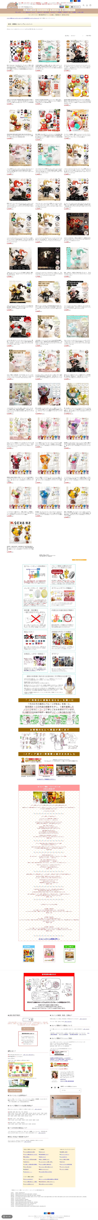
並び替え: (67, 35)
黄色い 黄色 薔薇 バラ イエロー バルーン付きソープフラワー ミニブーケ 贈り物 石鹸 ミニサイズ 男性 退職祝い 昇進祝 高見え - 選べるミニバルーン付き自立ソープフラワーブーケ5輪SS (77, 513)
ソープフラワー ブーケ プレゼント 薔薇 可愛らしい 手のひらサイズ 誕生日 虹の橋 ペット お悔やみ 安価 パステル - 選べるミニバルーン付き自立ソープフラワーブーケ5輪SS (77, 479)
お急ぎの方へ (26, 1161)
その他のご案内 (80, 12)
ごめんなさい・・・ (28, 1171)
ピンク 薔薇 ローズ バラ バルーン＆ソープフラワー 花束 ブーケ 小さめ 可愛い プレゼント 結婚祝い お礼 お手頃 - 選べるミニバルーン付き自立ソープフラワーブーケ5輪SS (48, 444)
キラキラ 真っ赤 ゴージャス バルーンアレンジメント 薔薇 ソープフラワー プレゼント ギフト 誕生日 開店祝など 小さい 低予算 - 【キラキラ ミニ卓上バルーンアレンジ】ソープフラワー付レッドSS (20, 342)
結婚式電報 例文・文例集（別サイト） (47, 1181)
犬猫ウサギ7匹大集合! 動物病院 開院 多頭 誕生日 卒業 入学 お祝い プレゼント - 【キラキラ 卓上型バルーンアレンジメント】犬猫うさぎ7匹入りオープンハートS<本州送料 (20, 101)
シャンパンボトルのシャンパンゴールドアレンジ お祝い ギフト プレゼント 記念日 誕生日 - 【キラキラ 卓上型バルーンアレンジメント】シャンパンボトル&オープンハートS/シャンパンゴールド (20, 240)
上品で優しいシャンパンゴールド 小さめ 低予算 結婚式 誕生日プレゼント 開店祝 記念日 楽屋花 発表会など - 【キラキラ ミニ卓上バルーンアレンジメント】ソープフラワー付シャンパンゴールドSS (48, 342)
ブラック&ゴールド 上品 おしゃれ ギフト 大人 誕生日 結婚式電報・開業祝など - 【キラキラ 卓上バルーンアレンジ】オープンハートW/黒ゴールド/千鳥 (20, 307)
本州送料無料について (44, 1154)
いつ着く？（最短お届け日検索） (30, 1164)
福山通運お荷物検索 (74, 1034)
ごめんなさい (53, 12)
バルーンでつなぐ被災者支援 (66, 1164)
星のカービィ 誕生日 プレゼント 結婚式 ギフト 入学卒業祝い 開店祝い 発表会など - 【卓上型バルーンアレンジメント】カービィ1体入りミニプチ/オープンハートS (77, 376)
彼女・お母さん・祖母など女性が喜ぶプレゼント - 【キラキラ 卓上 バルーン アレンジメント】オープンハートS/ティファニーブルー (77, 274)
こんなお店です (67, 1057)
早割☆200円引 (18, 12)
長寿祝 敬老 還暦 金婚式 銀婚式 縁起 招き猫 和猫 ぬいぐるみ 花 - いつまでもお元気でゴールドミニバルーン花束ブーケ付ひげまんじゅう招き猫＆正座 (20, 136)
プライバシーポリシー (64, 1154)
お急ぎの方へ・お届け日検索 (43, 12)
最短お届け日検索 (15, 1090)
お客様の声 (65, 12)
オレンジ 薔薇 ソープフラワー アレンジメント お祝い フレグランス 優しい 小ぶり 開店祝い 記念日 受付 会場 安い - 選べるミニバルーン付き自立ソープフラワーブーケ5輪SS (48, 479)
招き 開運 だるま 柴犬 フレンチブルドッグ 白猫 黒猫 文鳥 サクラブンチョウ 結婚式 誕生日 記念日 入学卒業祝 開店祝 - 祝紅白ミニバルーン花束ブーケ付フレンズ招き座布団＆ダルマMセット (48, 136)
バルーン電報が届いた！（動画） (30, 1181)
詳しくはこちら (28, 1028)
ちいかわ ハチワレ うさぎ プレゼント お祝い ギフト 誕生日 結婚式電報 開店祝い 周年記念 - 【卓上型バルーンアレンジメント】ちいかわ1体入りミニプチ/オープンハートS (48, 376)
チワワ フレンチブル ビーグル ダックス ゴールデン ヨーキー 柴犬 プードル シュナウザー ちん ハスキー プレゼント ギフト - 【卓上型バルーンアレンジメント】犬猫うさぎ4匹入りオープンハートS (77, 67)
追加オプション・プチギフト (68, 9)
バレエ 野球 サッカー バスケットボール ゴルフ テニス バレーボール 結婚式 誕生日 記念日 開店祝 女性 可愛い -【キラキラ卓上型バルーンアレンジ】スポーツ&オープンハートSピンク (20, 170)
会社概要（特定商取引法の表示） (56, 1057)
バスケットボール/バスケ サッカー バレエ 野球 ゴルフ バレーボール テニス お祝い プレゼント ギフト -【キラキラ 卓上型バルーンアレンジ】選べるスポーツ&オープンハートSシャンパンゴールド (77, 170)
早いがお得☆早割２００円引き (46, 1171)
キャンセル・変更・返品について (46, 1166)
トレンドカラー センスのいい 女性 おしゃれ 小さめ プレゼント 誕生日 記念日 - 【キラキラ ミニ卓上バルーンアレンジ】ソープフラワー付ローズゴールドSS (77, 307)
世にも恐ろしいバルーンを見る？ (46, 1184)
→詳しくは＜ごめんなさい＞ (29, 1054)
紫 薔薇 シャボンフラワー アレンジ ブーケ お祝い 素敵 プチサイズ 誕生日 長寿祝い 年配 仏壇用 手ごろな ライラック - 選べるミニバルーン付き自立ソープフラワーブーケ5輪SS (77, 444)
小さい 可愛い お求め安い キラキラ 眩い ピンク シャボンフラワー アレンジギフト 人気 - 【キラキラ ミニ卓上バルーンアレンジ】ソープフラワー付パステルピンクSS (20, 376)
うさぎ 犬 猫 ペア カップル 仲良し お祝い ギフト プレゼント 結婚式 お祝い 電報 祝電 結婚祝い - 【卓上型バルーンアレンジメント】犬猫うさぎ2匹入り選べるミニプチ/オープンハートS (20, 410)
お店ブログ (63, 1079)
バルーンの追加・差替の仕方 (45, 1164)
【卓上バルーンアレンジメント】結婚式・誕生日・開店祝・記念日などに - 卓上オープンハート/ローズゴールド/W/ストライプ (20, 274)
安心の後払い (26, 1156)
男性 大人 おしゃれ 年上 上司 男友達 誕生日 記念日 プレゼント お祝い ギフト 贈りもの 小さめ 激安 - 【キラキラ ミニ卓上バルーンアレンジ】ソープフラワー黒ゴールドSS (48, 307)
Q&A (70, 12)
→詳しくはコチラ (11, 1061)
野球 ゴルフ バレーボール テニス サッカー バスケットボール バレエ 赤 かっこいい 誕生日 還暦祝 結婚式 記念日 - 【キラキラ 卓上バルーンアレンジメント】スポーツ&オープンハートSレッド (20, 205)
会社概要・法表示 (63, 1151)
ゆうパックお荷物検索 (63, 1034)
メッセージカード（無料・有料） (46, 1161)
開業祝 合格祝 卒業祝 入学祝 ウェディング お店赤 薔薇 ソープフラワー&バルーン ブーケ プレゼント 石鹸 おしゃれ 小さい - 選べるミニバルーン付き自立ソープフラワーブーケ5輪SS (20, 479)
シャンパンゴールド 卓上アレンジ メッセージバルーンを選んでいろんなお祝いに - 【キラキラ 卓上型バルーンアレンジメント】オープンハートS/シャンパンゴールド (48, 239)
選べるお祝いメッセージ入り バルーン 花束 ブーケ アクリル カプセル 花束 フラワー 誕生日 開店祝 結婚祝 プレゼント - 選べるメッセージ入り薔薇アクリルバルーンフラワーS (48, 410)
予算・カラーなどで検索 (55, 9)
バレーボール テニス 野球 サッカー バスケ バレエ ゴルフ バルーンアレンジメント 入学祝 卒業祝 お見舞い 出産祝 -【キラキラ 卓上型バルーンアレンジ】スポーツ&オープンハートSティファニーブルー (48, 170)
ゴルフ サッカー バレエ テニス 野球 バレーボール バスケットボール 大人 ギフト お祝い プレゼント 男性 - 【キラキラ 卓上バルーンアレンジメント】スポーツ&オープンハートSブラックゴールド (48, 205)
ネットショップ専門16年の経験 (30, 1159)
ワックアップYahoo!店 (54, 1060)
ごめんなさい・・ (68, 1059)
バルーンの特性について (29, 1184)
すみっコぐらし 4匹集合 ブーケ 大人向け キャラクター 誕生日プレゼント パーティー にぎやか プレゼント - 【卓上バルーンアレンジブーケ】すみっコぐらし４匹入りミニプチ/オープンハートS (20, 444)
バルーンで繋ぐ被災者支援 (67, 1081)
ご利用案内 (59, 12)
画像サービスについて (44, 1169)
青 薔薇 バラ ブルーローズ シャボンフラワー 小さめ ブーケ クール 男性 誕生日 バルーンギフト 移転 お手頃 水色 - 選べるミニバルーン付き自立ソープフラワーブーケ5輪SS (48, 513)
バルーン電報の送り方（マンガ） (30, 1154)
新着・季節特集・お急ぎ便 (29, 9)
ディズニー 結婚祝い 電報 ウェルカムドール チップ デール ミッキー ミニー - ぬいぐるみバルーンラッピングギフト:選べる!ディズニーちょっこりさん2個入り (77, 136)
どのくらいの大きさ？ (28, 1179)
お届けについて (43, 1156)
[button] (83, 5)
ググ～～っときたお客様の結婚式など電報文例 (49, 1179)
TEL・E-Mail (52, 1050)
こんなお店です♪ (63, 1156)
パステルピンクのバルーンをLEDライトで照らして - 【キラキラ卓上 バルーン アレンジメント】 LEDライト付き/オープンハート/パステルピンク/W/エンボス (48, 274)
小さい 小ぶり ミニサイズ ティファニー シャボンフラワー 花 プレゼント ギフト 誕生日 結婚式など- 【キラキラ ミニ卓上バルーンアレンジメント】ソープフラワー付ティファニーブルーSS (77, 342)
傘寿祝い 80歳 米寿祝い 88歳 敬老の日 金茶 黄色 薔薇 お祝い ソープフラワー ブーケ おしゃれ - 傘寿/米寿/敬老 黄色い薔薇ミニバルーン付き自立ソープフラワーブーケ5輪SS (20, 548)
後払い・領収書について (44, 1159)
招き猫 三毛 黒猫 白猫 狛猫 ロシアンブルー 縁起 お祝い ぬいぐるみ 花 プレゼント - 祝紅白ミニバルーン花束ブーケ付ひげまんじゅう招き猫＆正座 (48, 101)
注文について (42, 1151)
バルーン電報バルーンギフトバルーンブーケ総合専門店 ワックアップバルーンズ (23, 18)
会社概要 (74, 12)
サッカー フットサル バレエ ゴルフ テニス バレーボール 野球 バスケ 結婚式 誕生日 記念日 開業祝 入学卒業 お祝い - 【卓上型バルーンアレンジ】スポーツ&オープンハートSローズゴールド (77, 205)
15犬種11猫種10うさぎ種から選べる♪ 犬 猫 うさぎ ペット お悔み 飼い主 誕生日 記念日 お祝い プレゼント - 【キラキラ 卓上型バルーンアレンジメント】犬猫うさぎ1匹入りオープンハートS (48, 67)
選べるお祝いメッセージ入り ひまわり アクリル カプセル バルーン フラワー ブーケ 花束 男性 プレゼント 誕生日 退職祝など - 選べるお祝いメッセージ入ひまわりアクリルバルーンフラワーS (77, 410)
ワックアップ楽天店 (64, 1060)
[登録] (79, 1090)
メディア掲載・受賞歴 (59, 1059)
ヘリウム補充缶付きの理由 (29, 1151)
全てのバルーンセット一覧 (42, 9)
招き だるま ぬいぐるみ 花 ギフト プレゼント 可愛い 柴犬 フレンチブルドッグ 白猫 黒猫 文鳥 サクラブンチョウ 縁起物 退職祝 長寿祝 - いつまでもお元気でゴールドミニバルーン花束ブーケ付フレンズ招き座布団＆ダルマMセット (20, 67)
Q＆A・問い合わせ (27, 1166)
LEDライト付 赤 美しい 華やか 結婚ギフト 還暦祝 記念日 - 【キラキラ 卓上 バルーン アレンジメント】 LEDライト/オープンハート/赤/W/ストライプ (77, 239)
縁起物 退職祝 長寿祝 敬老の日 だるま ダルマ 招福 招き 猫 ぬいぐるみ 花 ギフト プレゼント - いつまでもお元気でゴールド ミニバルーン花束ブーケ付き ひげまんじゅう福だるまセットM (77, 101)
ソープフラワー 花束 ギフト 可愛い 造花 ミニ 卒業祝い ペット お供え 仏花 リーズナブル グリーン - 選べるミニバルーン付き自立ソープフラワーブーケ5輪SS (20, 513)
